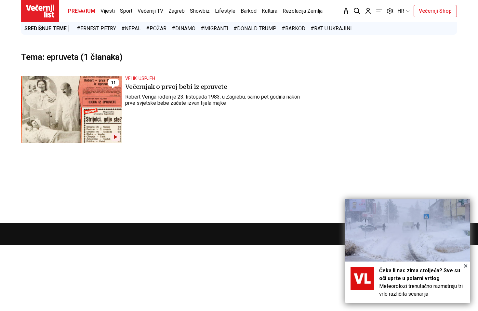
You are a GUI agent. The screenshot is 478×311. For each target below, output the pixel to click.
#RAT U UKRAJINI (331, 28)
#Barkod (293, 28)
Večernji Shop (435, 11)
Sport (126, 11)
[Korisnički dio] (368, 11)
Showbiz (200, 11)
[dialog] (407, 251)
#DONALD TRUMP (254, 28)
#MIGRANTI (214, 28)
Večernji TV (150, 11)
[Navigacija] (379, 11)
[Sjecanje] (346, 11)
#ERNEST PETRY (96, 28)
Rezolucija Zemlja (303, 11)
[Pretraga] (357, 11)
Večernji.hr (40, 11)
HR (400, 11)
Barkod (249, 11)
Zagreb (176, 11)
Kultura (269, 11)
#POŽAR (156, 28)
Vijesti (107, 11)
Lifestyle (225, 11)
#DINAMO (183, 28)
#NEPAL (131, 28)
